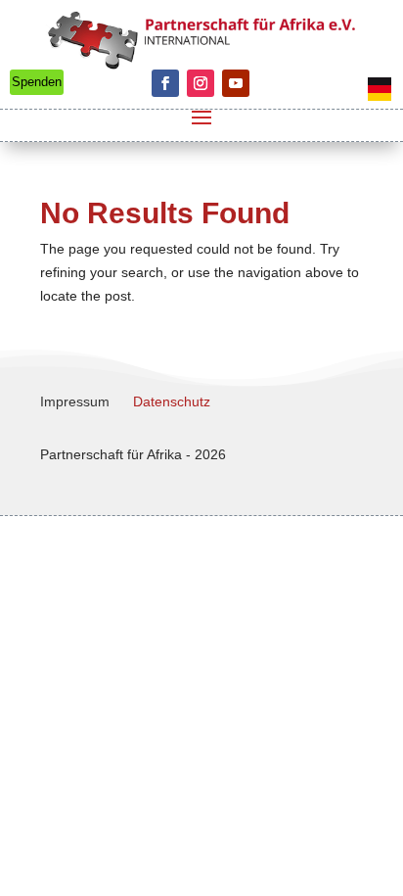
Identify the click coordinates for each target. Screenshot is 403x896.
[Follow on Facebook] (165, 83)
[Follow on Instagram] (200, 83)
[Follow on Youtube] (235, 83)
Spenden (37, 81)
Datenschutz (171, 401)
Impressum (75, 401)
